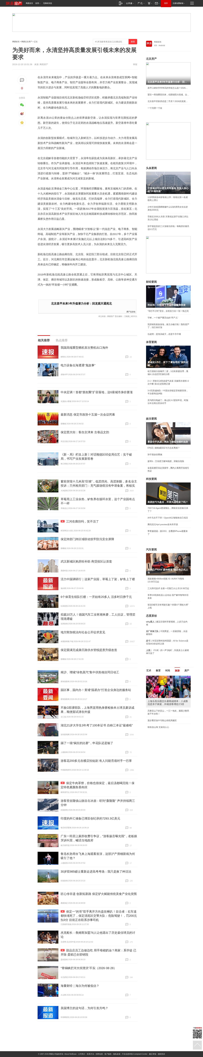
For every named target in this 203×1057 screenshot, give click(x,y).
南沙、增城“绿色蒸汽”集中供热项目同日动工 (90, 672)
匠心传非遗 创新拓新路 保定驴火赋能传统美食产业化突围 (99, 893)
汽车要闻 (151, 549)
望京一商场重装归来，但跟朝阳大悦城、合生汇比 (168, 94)
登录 (166, 3)
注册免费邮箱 (178, 3)
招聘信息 (99, 1054)
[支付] (149, 3)
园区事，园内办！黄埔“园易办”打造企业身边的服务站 (96, 690)
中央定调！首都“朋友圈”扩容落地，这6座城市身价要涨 (97, 392)
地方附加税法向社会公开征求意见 (83, 632)
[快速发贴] (22, 80)
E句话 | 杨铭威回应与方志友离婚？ (164, 448)
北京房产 (151, 58)
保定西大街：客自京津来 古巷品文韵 (85, 432)
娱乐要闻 (151, 418)
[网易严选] (140, 3)
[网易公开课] (130, 3)
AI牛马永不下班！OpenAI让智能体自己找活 (168, 518)
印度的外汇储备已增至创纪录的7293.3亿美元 (90, 818)
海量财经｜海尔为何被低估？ (80, 985)
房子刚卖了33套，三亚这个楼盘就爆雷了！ (167, 721)
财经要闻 (151, 281)
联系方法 (90, 1054)
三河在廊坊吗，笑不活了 (82, 521)
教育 (158, 670)
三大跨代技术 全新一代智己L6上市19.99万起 (168, 588)
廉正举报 (152, 1054)
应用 (37, 3)
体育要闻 (151, 342)
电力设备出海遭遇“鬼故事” (78, 365)
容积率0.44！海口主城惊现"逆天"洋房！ (166, 708)
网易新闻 (157, 42)
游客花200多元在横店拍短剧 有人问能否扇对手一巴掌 (96, 760)
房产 (186, 670)
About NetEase (70, 1054)
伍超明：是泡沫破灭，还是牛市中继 (164, 334)
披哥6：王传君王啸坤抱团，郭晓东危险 (166, 461)
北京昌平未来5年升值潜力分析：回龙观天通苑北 (81, 303)
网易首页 (29, 3)
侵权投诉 (161, 1054)
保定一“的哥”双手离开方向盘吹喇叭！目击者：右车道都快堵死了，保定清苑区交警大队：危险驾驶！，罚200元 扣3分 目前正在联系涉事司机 (99, 916)
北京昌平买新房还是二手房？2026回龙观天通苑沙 (168, 101)
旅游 (177, 670)
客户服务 (108, 1054)
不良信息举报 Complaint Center (134, 1054)
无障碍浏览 (47, 3)
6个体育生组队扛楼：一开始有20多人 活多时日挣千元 (96, 596)
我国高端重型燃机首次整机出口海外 (84, 347)
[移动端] (121, 3)
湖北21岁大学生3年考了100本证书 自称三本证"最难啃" (97, 725)
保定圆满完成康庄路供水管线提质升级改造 (89, 650)
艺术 (148, 670)
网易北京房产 (26, 42)
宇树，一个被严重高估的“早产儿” (163, 317)
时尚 (167, 670)
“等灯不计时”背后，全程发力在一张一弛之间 (168, 311)
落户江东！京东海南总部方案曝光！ (164, 714)
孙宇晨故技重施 (155, 454)
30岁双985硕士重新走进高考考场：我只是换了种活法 (96, 871)
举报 (135, 64)
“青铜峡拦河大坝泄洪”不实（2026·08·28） (89, 968)
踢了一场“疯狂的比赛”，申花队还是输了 (87, 743)
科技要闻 (151, 478)
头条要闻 (151, 168)
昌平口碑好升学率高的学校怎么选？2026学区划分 (168, 88)
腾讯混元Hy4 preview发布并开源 (163, 524)
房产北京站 (130, 311)
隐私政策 (116, 1054)
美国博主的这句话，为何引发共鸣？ (84, 1008)
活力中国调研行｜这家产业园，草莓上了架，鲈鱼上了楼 (98, 579)
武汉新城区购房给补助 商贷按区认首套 (86, 561)
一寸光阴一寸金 (155, 108)
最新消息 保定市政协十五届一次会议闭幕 (88, 414)
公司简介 (81, 1054)
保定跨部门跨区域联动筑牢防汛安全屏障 (87, 539)
